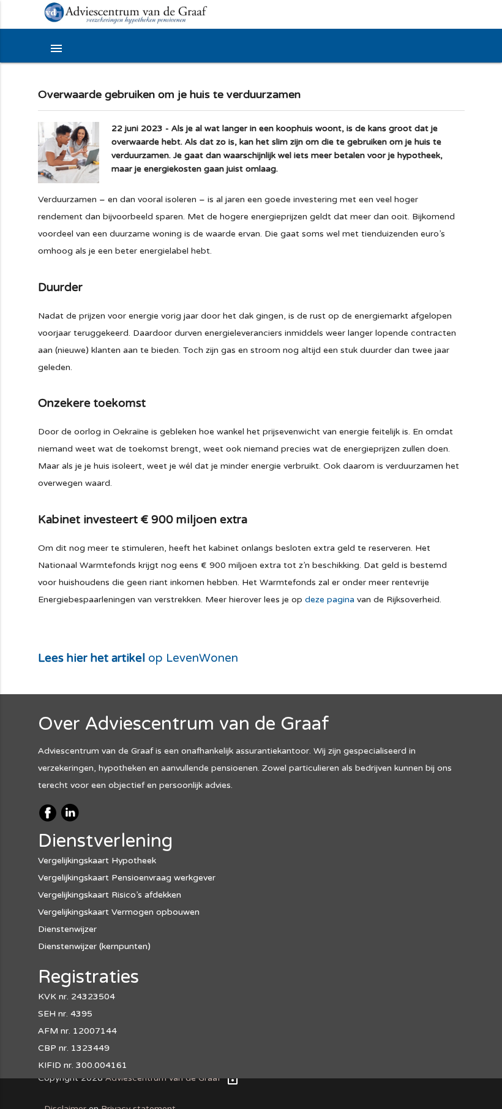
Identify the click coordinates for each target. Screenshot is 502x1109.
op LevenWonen (138, 658)
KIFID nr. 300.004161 (82, 1065)
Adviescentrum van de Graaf (162, 1078)
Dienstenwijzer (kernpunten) (94, 946)
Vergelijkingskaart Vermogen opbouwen (119, 912)
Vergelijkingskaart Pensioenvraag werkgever (126, 877)
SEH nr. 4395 (65, 1014)
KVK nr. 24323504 (76, 996)
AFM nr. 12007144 (77, 1031)
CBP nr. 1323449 (74, 1048)
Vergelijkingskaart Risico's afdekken (109, 895)
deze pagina (329, 599)
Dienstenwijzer (67, 929)
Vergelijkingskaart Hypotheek (97, 860)
